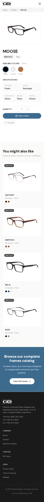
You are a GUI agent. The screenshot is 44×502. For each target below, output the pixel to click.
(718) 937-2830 (12, 420)
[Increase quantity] (27, 109)
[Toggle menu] (39, 3)
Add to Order (23, 116)
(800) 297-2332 (17, 417)
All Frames (7, 456)
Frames (14, 10)
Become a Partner (10, 444)
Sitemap (6, 477)
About (5, 435)
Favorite (11, 123)
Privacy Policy (8, 469)
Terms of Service (9, 473)
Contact (6, 439)
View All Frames (20, 381)
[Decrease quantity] (16, 109)
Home (5, 10)
